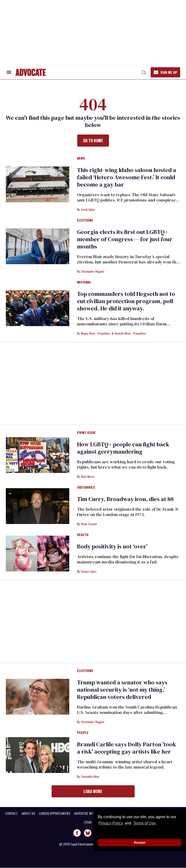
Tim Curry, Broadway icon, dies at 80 (125, 499)
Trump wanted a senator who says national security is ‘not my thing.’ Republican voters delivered (122, 689)
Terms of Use (144, 823)
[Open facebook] (77, 833)
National (84, 282)
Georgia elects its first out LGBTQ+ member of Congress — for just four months (124, 239)
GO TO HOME (93, 140)
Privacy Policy (111, 823)
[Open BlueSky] (88, 833)
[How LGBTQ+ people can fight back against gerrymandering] (37, 454)
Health (82, 535)
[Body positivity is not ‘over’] (37, 553)
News (81, 158)
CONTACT (11, 813)
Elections (85, 220)
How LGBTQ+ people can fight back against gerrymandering (123, 448)
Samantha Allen (90, 776)
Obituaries (86, 487)
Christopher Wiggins (92, 271)
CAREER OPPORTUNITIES (54, 813)
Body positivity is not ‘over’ (112, 546)
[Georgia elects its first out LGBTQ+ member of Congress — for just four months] (37, 246)
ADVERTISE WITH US (87, 813)
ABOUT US (28, 813)
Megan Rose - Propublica (95, 333)
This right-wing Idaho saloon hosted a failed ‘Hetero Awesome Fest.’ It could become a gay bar (126, 177)
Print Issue (86, 433)
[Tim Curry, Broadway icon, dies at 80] (37, 505)
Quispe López (88, 571)
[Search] (144, 72)
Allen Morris (88, 476)
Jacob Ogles (88, 209)
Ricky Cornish (89, 524)
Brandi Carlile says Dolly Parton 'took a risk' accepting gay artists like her (126, 748)
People (83, 733)
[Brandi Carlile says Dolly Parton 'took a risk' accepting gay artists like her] (37, 754)
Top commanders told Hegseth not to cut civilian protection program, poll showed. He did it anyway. (126, 301)
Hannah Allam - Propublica (130, 333)
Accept (139, 842)
